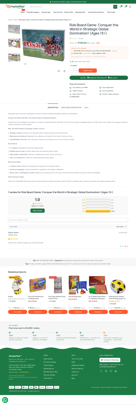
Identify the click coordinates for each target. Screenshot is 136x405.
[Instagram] (106, 371)
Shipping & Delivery (78, 365)
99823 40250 (103, 364)
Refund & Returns (77, 368)
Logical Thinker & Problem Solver (52, 264)
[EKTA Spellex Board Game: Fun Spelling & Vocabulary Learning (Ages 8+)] (98, 285)
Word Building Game (74, 296)
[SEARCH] (115, 7)
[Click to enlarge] (25, 63)
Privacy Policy (95, 387)
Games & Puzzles (88, 260)
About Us (75, 375)
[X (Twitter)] (111, 371)
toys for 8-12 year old (86, 264)
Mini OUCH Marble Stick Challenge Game (35, 297)
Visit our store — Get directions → (19, 372)
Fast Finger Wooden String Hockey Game (56, 297)
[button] (17, 312)
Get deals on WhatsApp (111, 360)
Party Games (99, 260)
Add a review (37, 210)
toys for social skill (100, 264)
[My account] (130, 7)
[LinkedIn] (115, 371)
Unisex (108, 264)
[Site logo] (15, 6)
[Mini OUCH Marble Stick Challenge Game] (37, 285)
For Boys (32, 264)
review (80, 38)
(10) (118, 301)
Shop (15, 20)
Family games (77, 260)
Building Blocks (49, 368)
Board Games (48, 359)
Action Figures (48, 365)
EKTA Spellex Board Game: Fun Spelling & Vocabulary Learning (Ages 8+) (97, 298)
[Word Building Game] (78, 285)
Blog (73, 378)
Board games (67, 260)
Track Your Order (77, 359)
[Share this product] (64, 71)
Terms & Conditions (106, 387)
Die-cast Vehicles (49, 375)
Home (10, 20)
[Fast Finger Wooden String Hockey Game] (57, 285)
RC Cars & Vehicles (50, 362)
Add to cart (87, 70)
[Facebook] (101, 371)
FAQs (73, 362)
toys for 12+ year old (71, 264)
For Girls (38, 264)
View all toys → (49, 378)
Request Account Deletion (120, 387)
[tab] (53, 106)
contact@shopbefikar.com (107, 366)
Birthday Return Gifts (50, 372)
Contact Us (75, 372)
